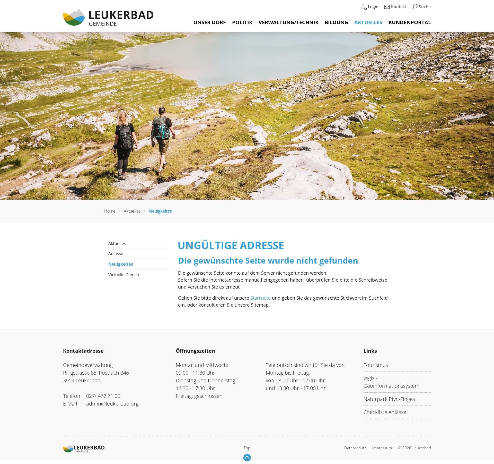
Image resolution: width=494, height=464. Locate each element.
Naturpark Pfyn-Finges (389, 398)
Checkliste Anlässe (385, 412)
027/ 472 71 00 (103, 395)
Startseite (260, 298)
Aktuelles (368, 22)
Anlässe (115, 253)
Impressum (382, 447)
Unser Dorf (209, 22)
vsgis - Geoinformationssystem (391, 382)
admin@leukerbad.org (112, 403)
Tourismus (376, 364)
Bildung (336, 22)
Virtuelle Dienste (124, 274)
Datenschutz (355, 447)
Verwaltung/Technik (289, 22)
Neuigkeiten (123, 265)
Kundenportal (410, 22)
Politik (242, 22)
